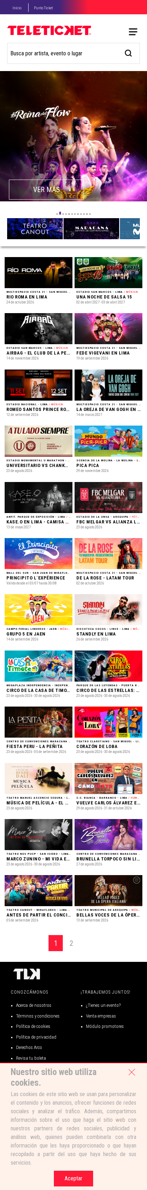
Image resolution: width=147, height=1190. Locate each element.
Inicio (16, 8)
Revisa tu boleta (31, 1058)
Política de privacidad (36, 1037)
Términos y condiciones (38, 1016)
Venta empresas (101, 1016)
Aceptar (73, 1178)
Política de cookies (33, 1026)
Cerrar (131, 1072)
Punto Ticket (43, 8)
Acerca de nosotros (33, 1005)
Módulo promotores (105, 1026)
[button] (57, 214)
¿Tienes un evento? (103, 1005)
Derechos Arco (29, 1047)
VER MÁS (46, 189)
